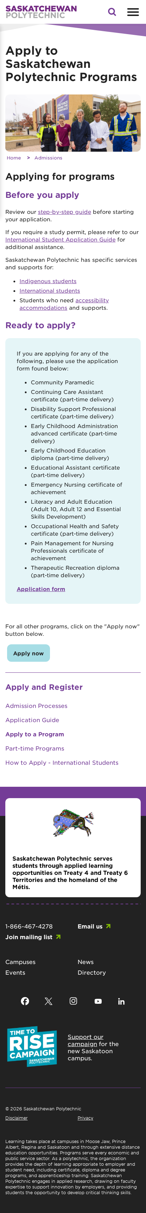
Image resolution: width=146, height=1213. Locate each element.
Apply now (28, 653)
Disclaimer (16, 1118)
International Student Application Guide (60, 239)
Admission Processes (36, 705)
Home (14, 158)
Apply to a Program (34, 733)
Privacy (85, 1118)
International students (49, 290)
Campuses (20, 961)
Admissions (48, 158)
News (86, 961)
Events (15, 972)
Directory (92, 972)
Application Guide (32, 719)
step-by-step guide (64, 211)
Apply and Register (44, 686)
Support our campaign (85, 1040)
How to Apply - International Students (61, 762)
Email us (90, 926)
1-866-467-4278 (29, 926)
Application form (41, 588)
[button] (112, 13)
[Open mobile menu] (132, 12)
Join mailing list (28, 936)
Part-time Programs (34, 748)
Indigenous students (48, 280)
